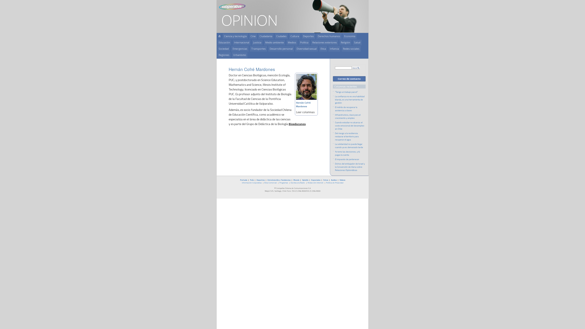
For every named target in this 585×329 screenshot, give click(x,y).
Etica (323, 48)
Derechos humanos (329, 36)
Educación (224, 42)
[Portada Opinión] (219, 36)
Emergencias (240, 48)
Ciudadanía (266, 36)
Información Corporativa (252, 182)
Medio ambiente (274, 42)
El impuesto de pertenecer (347, 159)
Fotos (325, 180)
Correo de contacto (349, 78)
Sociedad (224, 48)
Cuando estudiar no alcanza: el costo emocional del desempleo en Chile (349, 125)
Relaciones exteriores (324, 42)
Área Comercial (270, 182)
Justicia (257, 42)
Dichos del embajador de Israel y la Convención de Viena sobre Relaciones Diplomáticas (350, 167)
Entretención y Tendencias (279, 180)
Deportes (308, 36)
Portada (243, 180)
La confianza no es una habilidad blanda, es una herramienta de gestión (350, 99)
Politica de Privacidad (334, 182)
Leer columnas (305, 112)
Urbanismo (239, 55)
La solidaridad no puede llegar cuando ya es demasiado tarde (349, 145)
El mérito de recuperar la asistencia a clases (346, 109)
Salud (357, 42)
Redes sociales (351, 48)
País (252, 180)
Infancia (334, 48)
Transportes (258, 48)
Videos (342, 180)
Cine (253, 36)
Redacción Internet (315, 182)
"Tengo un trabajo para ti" (346, 92)
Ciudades (281, 36)
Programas (283, 182)
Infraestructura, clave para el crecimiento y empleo (348, 116)
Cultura (295, 36)
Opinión (305, 180)
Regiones (224, 55)
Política (304, 42)
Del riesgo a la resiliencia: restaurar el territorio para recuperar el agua (347, 136)
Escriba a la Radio (298, 182)
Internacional (241, 42)
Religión (345, 42)
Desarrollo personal (281, 48)
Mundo (296, 180)
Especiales (316, 180)
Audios (334, 180)
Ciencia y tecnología (235, 36)
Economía (349, 36)
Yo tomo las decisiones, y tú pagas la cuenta (347, 153)
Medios (292, 42)
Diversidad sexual (307, 48)
